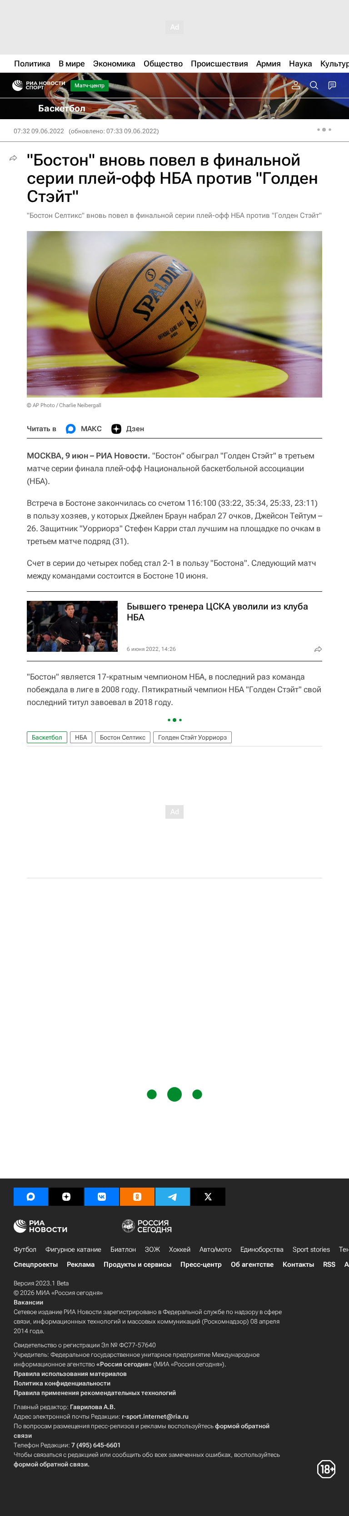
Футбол (25, 1249)
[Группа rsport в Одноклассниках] (137, 1197)
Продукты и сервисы (137, 1264)
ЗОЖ (152, 1249)
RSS (329, 1264)
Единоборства (262, 1249)
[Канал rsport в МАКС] (31, 1197)
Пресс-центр (201, 1264)
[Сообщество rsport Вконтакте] (102, 1197)
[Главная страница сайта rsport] (59, 85)
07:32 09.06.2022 (39, 131)
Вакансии (28, 1302)
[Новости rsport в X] (208, 1197)
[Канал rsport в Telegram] (172, 1197)
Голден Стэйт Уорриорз (192, 737)
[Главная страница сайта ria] (15, 85)
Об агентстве (252, 1264)
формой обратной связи (51, 1464)
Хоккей (179, 1249)
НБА (81, 737)
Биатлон (123, 1249)
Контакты (298, 1264)
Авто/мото (215, 1249)
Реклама (81, 1264)
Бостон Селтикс (122, 737)
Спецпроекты (36, 1264)
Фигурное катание (73, 1249)
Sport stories (311, 1249)
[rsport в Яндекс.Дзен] (66, 1197)
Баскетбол (47, 737)
